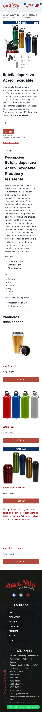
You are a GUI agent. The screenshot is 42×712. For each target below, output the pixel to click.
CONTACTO (14, 626)
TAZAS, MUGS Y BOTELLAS (19, 138)
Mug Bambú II (9, 366)
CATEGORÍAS (14, 617)
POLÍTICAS (13, 631)
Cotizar (8, 132)
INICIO (11, 612)
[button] (36, 24)
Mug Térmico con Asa (13, 548)
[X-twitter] (21, 595)
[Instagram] (28, 595)
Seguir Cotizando (11, 142)
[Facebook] (14, 595)
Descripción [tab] (10, 150)
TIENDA (12, 636)
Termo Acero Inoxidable (14, 487)
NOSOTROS (14, 622)
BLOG (11, 640)
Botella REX (8, 427)
